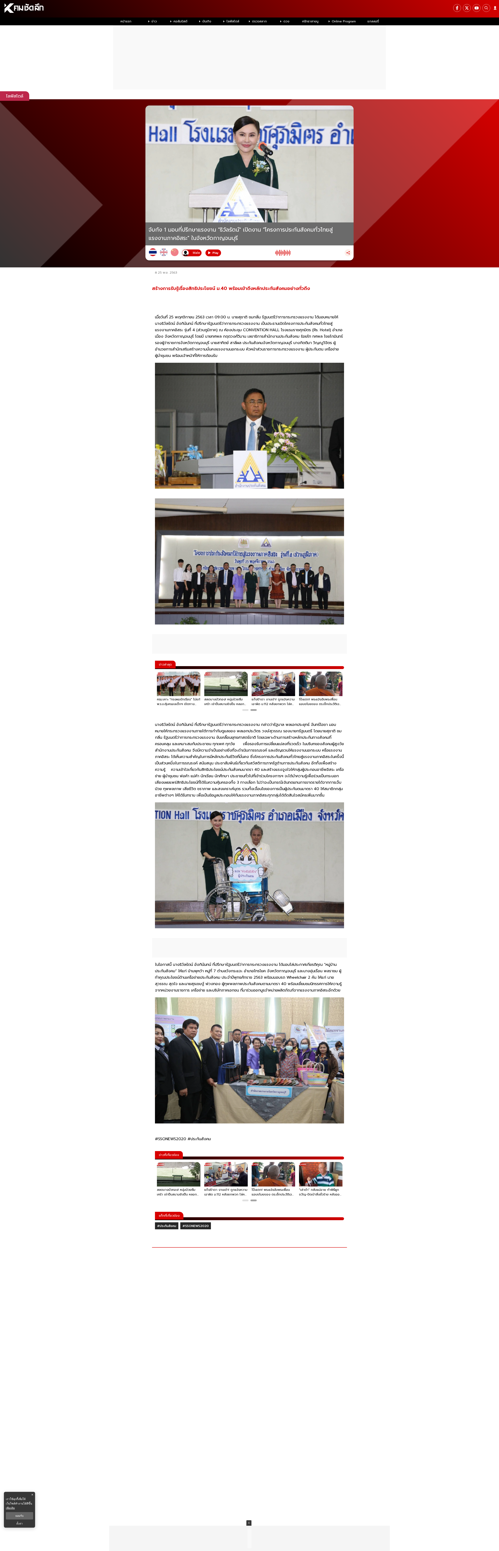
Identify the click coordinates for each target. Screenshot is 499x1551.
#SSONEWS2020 (195, 1226)
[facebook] (457, 8)
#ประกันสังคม (166, 1226)
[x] (467, 8)
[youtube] (476, 8)
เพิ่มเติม (10, 1508)
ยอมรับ (19, 1515)
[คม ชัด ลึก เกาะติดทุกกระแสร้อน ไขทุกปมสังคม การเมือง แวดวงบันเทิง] (249, 8)
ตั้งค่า (19, 1523)
